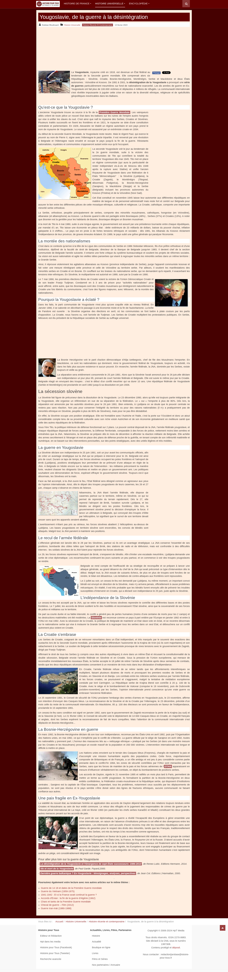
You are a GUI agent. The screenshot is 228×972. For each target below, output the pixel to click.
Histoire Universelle (109, 3)
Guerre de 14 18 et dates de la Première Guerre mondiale (71, 888)
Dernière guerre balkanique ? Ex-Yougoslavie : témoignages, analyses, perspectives (87, 873)
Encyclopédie (138, 3)
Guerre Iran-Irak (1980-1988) (56, 908)
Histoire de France (76, 3)
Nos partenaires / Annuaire (106, 965)
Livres (95, 953)
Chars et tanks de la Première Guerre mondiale (66, 901)
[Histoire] (46, 3)
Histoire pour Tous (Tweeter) (55, 953)
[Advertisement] (114, 48)
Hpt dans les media (50, 941)
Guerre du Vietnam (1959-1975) (58, 891)
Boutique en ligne (101, 947)
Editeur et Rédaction (51, 936)
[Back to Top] (222, 928)
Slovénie (96, 617)
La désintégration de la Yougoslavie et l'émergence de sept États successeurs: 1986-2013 (90, 864)
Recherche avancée (50, 959)
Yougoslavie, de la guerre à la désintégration (94, 17)
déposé (176, 947)
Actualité (96, 941)
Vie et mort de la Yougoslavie (56, 868)
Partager (156, 73)
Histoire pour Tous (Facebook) (56, 947)
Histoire (96, 936)
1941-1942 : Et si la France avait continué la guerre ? (69, 894)
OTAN (168, 766)
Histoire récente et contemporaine (106, 921)
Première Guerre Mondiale (114, 112)
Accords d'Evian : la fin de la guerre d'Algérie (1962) (68, 898)
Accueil (59, 921)
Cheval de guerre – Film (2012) (57, 905)
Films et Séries (100, 959)
